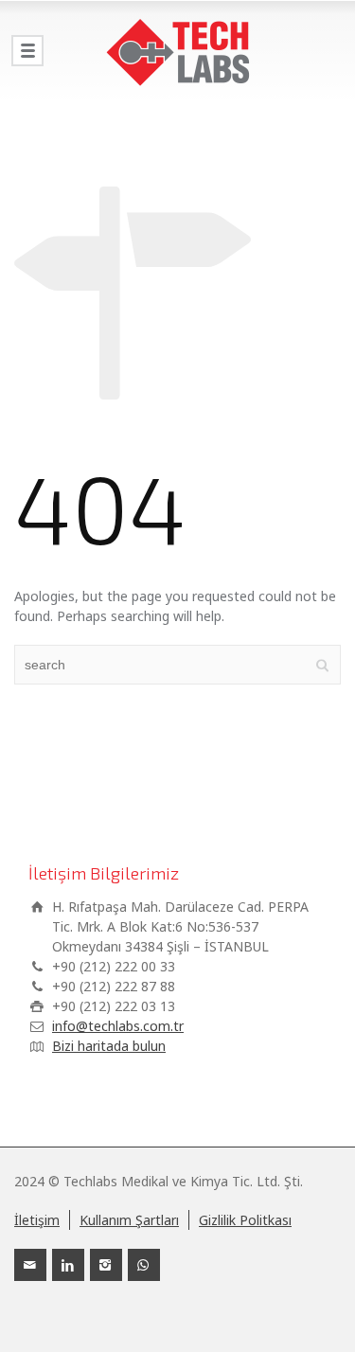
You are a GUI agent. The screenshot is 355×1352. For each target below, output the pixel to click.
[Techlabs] (177, 52)
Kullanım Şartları (129, 1220)
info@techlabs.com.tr (118, 1026)
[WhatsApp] (144, 1265)
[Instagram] (106, 1265)
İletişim (37, 1220)
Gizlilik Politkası (245, 1220)
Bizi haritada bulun (109, 1046)
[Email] (30, 1265)
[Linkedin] (68, 1265)
